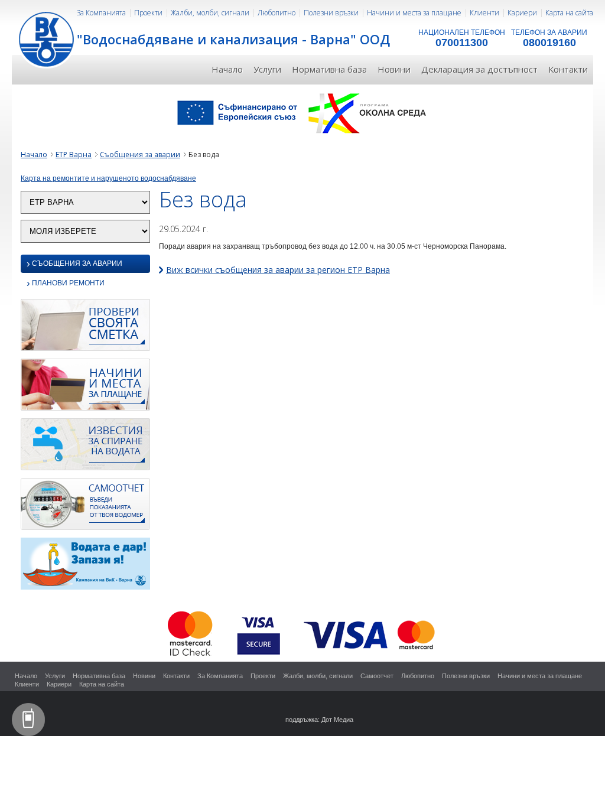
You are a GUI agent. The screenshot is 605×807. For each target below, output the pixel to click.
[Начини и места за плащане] (85, 387)
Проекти (148, 13)
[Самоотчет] (85, 507)
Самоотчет (376, 675)
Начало (227, 69)
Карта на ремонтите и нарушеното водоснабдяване (108, 178)
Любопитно (276, 13)
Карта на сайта (569, 13)
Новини (394, 69)
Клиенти (484, 13)
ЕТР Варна (74, 154)
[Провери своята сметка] (85, 328)
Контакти (568, 69)
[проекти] (302, 112)
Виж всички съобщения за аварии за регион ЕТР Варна (278, 269)
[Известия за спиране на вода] (85, 447)
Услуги (267, 69)
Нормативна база (329, 69)
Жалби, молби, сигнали (210, 13)
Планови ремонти (66, 283)
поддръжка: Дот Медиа (319, 719)
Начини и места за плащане (414, 13)
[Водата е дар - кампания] (85, 566)
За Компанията (101, 13)
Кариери (522, 13)
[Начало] (47, 38)
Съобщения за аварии (140, 154)
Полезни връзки (331, 13)
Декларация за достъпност (479, 69)
